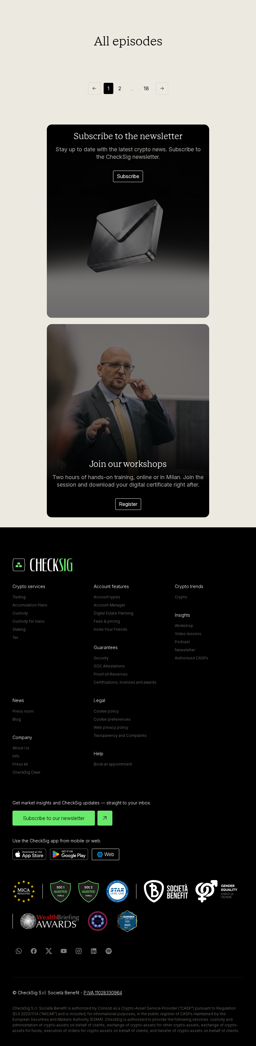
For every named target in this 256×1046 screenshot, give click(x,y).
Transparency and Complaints (120, 735)
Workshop (184, 625)
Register (128, 504)
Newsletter (185, 650)
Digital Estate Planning (113, 613)
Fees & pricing (107, 621)
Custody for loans (28, 621)
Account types (107, 597)
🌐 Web (105, 854)
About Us (20, 748)
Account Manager (109, 605)
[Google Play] (69, 854)
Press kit (20, 764)
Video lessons (188, 633)
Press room (23, 711)
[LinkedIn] (93, 951)
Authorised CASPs (191, 658)
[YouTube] (63, 951)
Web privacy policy (111, 727)
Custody (20, 613)
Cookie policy (106, 711)
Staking (19, 629)
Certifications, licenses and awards (125, 682)
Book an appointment (113, 764)
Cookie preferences (112, 719)
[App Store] (29, 854)
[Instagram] (78, 951)
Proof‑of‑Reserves (111, 674)
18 (146, 88)
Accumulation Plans (29, 605)
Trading (19, 597)
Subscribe (128, 176)
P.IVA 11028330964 (103, 992)
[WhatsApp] (18, 951)
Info (15, 756)
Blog (16, 719)
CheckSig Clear (26, 772)
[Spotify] (108, 951)
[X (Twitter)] (48, 951)
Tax (15, 637)
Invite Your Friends (110, 629)
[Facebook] (33, 951)
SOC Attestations (109, 666)
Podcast (182, 641)
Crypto (181, 597)
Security (101, 658)
